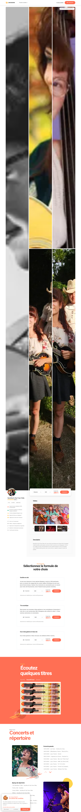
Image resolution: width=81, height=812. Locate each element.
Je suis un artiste (60, 2)
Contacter (64, 492)
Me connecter (70, 2)
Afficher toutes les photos (67, 8)
